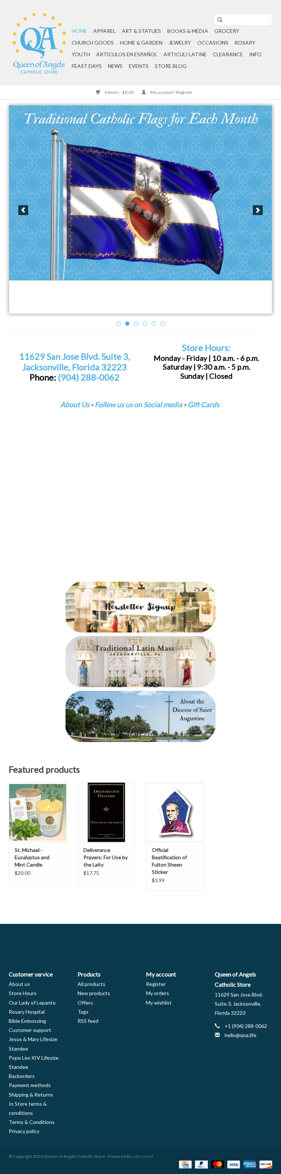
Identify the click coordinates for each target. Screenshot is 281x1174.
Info (255, 54)
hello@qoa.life (240, 1035)
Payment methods (30, 1085)
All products (91, 984)
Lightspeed (142, 1156)
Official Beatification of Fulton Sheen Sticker (169, 861)
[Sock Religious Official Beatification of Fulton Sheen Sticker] (175, 812)
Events (139, 66)
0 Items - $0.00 (119, 92)
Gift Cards (203, 404)
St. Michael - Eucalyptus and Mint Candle (32, 857)
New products (94, 993)
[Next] (258, 210)
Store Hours (23, 993)
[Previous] (23, 210)
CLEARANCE (228, 54)
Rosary (245, 42)
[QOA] (39, 43)
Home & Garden (141, 42)
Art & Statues (141, 31)
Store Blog (171, 66)
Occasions (212, 42)
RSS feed (88, 1021)
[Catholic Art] (140, 193)
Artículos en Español (126, 54)
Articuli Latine (185, 54)
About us (19, 984)
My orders (157, 993)
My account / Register (171, 92)
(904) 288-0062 (89, 377)
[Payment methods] (184, 1164)
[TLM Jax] (140, 661)
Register (156, 984)
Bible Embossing (27, 1021)
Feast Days (87, 66)
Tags (83, 1012)
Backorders (22, 1076)
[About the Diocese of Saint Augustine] (140, 716)
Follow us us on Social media (138, 404)
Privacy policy (24, 1131)
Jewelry (180, 42)
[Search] (217, 20)
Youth (81, 54)
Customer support (30, 1030)
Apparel (104, 31)
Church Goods (93, 42)
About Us (74, 404)
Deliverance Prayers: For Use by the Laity (105, 857)
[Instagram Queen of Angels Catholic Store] (166, 941)
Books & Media (187, 31)
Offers (85, 1002)
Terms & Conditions (32, 1122)
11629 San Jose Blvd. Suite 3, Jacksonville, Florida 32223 (74, 361)
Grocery (226, 31)
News (115, 66)
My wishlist (159, 1002)
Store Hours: (206, 348)
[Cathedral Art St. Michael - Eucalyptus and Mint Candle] (38, 812)
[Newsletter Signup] (140, 607)
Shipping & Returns (31, 1094)
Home (79, 31)
